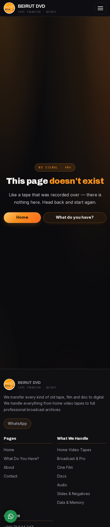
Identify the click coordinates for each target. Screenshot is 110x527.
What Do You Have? (21, 459)
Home (22, 217)
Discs (61, 476)
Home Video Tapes (74, 450)
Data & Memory (70, 502)
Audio (62, 485)
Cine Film (65, 467)
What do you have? (75, 217)
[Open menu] (100, 8)
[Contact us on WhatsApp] (10, 516)
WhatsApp (17, 423)
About (9, 467)
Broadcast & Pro (71, 459)
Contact (10, 476)
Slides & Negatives (73, 494)
